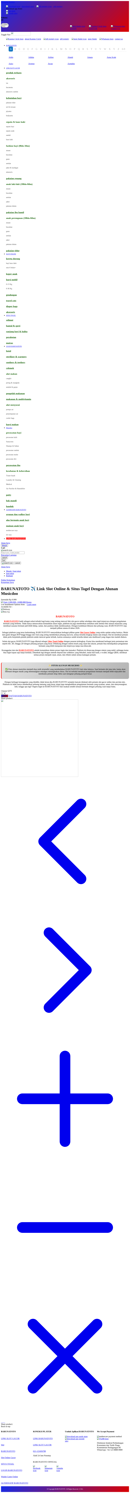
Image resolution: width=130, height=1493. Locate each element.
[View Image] (1, 1422)
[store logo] (21, 35)
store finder (92, 39)
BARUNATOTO (8, 1451)
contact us (119, 39)
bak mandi (11, 500)
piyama (8, 111)
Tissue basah (10, 476)
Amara (90, 57)
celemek (10, 368)
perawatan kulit (11, 437)
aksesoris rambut (12, 92)
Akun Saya (5, 543)
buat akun (10, 573)
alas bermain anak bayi (17, 520)
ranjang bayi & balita (16, 331)
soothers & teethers (15, 362)
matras (9, 343)
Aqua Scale (111, 57)
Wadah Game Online (9, 1477)
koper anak (11, 274)
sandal (8, 135)
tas (7, 83)
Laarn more (31, 604)
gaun (8, 159)
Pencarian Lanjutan (9, 555)
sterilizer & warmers (16, 356)
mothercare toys (12, 530)
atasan (8, 150)
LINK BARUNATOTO (43, 1438)
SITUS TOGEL (7, 1464)
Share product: (7, 698)
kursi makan (12, 424)
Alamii (70, 57)
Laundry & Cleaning (13, 480)
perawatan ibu (13, 465)
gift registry (58, 6)
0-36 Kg (9, 289)
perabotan (11, 337)
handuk (10, 506)
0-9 (123, 49)
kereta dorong (13, 258)
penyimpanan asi (12, 414)
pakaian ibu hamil (15, 212)
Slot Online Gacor (8, 1458)
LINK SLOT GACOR (10, 1438)
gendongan (11, 295)
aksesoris (9, 172)
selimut (9, 320)
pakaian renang (13, 178)
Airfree (51, 57)
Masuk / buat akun (13, 571)
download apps (27, 6)
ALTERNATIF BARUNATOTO (14, 1483)
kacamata (9, 87)
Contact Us (115, 28)
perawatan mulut (12, 455)
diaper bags (12, 306)
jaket (8, 202)
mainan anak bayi (15, 526)
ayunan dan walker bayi (18, 514)
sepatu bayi (10, 127)
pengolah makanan (15, 393)
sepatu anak (10, 131)
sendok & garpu (12, 387)
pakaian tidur (10, 103)
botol (8, 351)
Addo (11, 57)
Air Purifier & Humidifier (15, 489)
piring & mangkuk (12, 383)
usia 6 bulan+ (11, 268)
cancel (4, 558)
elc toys (9, 535)
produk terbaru (13, 72)
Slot (2, 1445)
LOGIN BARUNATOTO (11, 1470)
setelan (8, 163)
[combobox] (13, 552)
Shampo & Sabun (12, 446)
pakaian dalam (11, 206)
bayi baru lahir (11, 263)
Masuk (4, 545)
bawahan (9, 155)
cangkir (8, 378)
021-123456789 (39, 1451)
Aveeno (31, 64)
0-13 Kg (9, 284)
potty (8, 495)
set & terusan (10, 107)
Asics (11, 64)
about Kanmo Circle (33, 39)
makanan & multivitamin (18, 399)
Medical (9, 484)
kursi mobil (11, 279)
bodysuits (9, 116)
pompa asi (9, 409)
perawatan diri (11, 459)
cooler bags (10, 418)
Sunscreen (9, 442)
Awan (50, 64)
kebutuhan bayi (13, 98)
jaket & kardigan (12, 168)
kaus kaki (9, 140)
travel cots (11, 300)
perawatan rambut (12, 450)
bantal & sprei (13, 326)
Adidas (31, 57)
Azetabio (71, 64)
